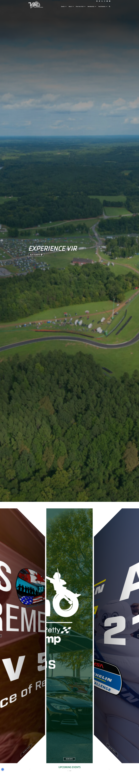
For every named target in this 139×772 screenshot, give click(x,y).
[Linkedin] (102, 1)
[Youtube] (110, 1)
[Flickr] (107, 1)
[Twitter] (99, 1)
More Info (26, 750)
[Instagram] (105, 1)
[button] (109, 6)
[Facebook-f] (97, 1)
